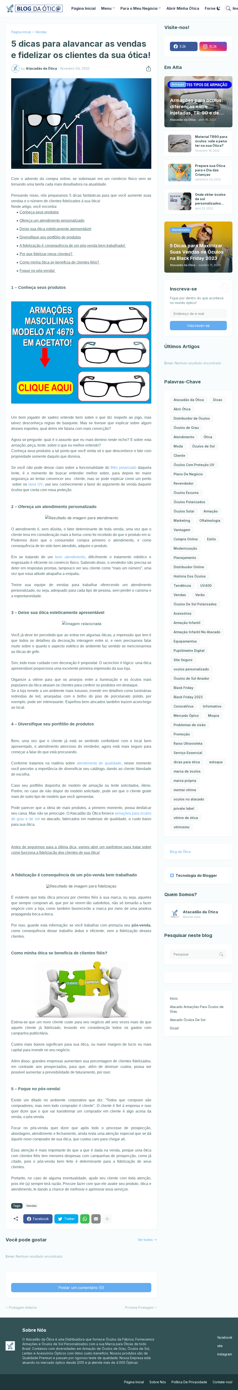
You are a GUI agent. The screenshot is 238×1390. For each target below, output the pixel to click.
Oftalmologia (209, 520)
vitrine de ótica (186, 818)
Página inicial (21, 32)
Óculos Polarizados (189, 502)
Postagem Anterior (23, 1307)
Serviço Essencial (188, 753)
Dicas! (174, 1028)
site (220, 1346)
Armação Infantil (187, 623)
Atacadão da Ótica (189, 400)
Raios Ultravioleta (188, 743)
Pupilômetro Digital (189, 651)
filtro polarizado (123, 468)
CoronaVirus (184, 706)
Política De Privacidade (189, 1382)
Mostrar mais (192, 917)
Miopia (213, 716)
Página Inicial (83, 8)
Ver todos (145, 1240)
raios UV (35, 484)
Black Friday (183, 688)
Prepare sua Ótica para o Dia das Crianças (210, 170)
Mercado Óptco (186, 716)
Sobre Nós (157, 1382)
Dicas (217, 400)
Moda (178, 446)
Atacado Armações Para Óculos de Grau (197, 1009)
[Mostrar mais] (107, 1219)
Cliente (179, 455)
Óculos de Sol (203, 446)
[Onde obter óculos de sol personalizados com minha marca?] (179, 201)
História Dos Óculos (190, 576)
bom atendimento (70, 557)
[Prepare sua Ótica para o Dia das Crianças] (179, 172)
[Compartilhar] (147, 68)
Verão (200, 595)
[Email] (96, 1219)
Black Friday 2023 (188, 697)
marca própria (185, 781)
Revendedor (183, 483)
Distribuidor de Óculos (192, 418)
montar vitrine (185, 790)
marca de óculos (187, 771)
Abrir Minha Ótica (182, 8)
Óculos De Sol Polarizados (195, 604)
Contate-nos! (222, 1382)
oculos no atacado (189, 799)
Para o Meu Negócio (139, 8)
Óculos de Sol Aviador (191, 678)
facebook (224, 1337)
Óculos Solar (184, 511)
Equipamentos (185, 641)
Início (174, 998)
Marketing (182, 520)
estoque (216, 762)
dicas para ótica (187, 762)
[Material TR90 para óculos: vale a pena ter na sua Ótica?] (179, 143)
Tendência (182, 585)
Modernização (185, 548)
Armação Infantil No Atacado (197, 632)
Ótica (208, 437)
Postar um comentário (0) (81, 1287)
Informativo (212, 706)
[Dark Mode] (218, 8)
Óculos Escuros (186, 493)
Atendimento (184, 437)
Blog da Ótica (180, 852)
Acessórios (183, 613)
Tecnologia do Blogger (196, 875)
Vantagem (182, 530)
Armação (211, 511)
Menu (106, 8)
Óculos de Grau (186, 428)
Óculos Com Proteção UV (194, 465)
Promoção (182, 734)
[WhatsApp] (84, 1219)
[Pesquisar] (228, 8)
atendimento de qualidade (99, 763)
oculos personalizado (191, 669)
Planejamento (185, 558)
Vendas (41, 32)
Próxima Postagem (139, 1307)
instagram (224, 1354)
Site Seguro (183, 660)
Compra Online (186, 539)
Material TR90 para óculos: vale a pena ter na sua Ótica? (211, 141)
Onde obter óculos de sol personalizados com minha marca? (211, 199)
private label (184, 808)
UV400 (206, 585)
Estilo (211, 539)
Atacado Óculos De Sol (187, 1020)
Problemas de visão (190, 725)
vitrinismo (181, 827)
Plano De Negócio (188, 474)
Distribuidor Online (189, 567)
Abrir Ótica (182, 409)
